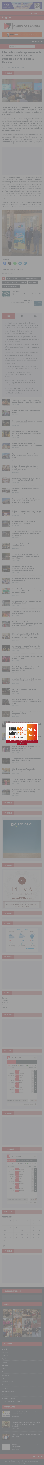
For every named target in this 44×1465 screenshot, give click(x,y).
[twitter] (10, 18)
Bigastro (4, 1359)
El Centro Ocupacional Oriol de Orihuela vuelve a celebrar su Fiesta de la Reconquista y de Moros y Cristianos (25, 636)
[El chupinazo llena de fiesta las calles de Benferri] (6, 491)
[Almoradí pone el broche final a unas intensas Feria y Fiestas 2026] (6, 524)
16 (39, 1231)
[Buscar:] (22, 46)
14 (28, 1231)
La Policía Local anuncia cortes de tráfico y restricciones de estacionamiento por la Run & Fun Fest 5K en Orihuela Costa (21, 390)
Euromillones (6, 1005)
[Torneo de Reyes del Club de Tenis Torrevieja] (6, 1437)
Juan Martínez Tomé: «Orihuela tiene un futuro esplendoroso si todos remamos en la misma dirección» (26, 736)
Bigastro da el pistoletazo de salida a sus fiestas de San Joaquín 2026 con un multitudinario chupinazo (26, 500)
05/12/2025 (7, 67)
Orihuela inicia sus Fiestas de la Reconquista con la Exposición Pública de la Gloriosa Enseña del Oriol (27, 724)
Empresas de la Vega (8, 1398)
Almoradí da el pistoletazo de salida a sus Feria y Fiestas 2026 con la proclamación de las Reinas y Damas (26, 590)
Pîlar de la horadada (11, 286)
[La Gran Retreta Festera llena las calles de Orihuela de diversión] (6, 614)
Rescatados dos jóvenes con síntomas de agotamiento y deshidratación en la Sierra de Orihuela (19, 374)
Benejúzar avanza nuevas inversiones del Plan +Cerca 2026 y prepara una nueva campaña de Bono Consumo (20, 382)
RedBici (23, 282)
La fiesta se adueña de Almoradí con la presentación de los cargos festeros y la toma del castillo (25, 556)
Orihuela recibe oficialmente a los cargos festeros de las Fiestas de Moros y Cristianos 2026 (26, 748)
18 (10, 1234)
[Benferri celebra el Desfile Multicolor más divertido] (6, 413)
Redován (5, 1365)
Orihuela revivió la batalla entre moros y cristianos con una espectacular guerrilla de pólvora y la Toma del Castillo (27, 623)
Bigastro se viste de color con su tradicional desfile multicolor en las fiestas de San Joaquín (27, 455)
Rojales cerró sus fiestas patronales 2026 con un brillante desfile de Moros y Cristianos (26, 791)
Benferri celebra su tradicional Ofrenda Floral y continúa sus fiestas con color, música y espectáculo (25, 468)
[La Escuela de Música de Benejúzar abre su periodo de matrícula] (6, 1414)
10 (5, 1231)
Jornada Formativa (10, 282)
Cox (3, 1378)
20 (22, 1234)
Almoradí (5, 1355)
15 (33, 1231)
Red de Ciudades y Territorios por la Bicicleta (23, 279)
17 (5, 1234)
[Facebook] (2, 18)
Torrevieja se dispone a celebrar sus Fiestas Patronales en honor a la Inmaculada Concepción (26, 1424)
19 (16, 1234)
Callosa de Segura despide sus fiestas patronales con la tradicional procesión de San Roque (26, 433)
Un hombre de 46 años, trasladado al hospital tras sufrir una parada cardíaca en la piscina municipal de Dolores (22, 347)
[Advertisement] (22, 161)
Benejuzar (5, 1388)
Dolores (4, 1372)
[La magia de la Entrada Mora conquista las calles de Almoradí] (6, 546)
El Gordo (5, 1002)
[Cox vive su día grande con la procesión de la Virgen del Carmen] (6, 714)
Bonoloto (5, 998)
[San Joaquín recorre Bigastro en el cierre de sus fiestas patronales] (6, 423)
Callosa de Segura (7, 1382)
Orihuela (4, 1349)
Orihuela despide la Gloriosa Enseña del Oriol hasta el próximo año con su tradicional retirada (25, 668)
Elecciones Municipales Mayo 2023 (12, 1401)
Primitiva (5, 1000)
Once (4, 1009)
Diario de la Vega (18, 67)
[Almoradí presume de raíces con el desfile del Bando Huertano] (6, 581)
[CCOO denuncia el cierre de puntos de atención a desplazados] (6, 1447)
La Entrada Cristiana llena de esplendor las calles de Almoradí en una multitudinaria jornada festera (26, 533)
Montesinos (5, 1375)
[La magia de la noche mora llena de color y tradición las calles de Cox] (6, 761)
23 (39, 1234)
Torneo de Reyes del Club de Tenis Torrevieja (26, 1434)
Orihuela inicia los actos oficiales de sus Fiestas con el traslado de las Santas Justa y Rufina (27, 701)
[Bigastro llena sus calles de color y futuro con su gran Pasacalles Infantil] (6, 480)
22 (33, 1234)
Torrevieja (5, 1352)
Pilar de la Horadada (8, 1385)
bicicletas (32, 282)
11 (10, 1231)
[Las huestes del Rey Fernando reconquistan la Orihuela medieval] (6, 603)
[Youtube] (6, 18)
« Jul (3, 1246)
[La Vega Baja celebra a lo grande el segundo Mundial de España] (6, 659)
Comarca (5, 1395)
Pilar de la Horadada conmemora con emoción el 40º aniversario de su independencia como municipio (24, 568)
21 (28, 1234)
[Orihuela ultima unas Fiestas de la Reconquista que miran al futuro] (6, 771)
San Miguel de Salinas (9, 1391)
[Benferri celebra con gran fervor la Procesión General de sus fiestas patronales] (6, 446)
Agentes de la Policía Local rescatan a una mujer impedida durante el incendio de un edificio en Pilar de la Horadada (21, 361)
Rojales (4, 1362)
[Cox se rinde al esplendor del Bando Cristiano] (6, 691)
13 (22, 1231)
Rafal (3, 1368)
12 (16, 1231)
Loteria (4, 1007)
